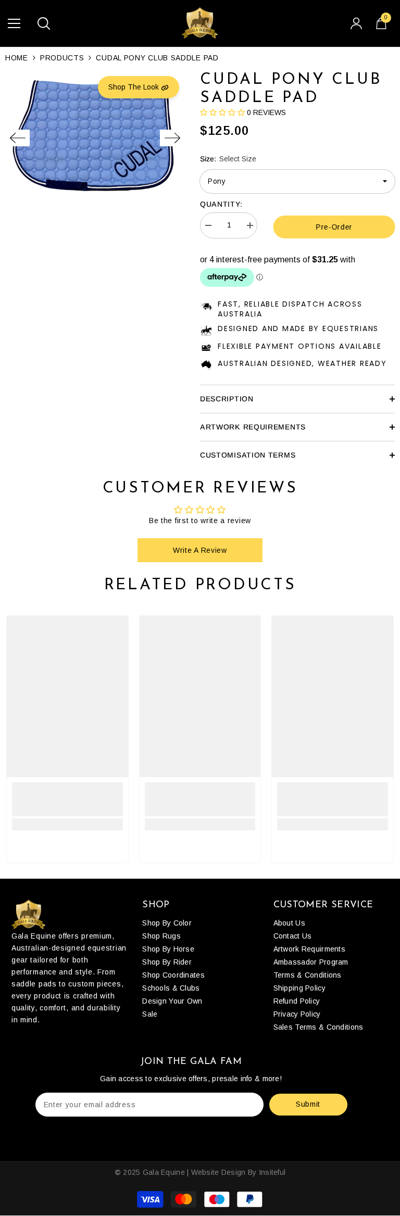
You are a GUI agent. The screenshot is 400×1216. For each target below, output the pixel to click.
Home (16, 58)
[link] (67, 799)
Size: (228, 159)
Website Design (218, 1172)
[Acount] (356, 23)
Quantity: (221, 204)
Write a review (200, 550)
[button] (17, 138)
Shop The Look (134, 87)
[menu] (14, 23)
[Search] (44, 23)
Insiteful (272, 1172)
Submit (308, 1104)
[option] (94, 138)
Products (62, 58)
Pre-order (334, 227)
